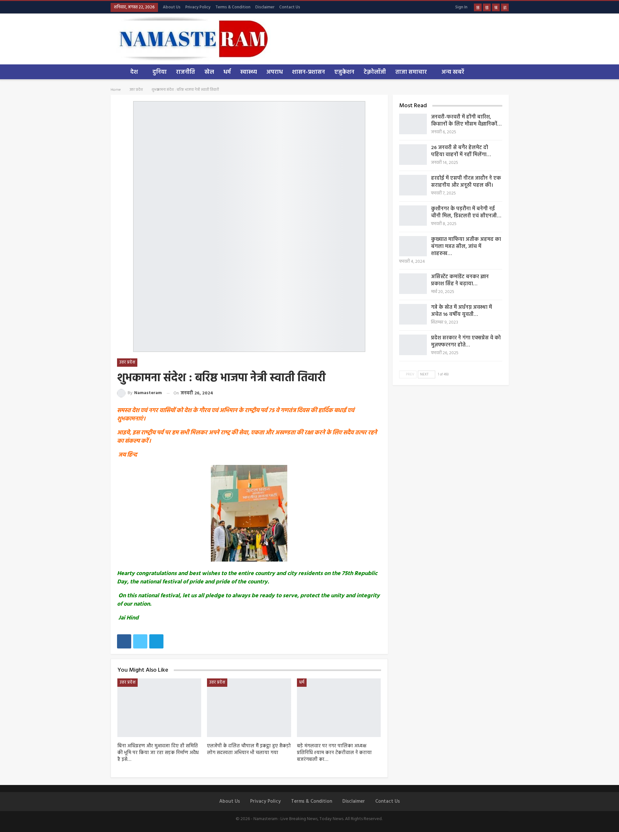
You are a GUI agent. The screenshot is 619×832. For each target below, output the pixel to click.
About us (172, 7)
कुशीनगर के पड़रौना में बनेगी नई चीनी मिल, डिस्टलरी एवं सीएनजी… (466, 212)
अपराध (274, 72)
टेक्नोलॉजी (375, 72)
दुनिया (159, 72)
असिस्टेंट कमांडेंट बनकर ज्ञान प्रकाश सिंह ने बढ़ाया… (460, 280)
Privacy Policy (198, 7)
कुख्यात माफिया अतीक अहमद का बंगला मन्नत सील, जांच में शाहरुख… (466, 246)
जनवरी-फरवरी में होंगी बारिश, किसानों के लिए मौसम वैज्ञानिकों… (466, 120)
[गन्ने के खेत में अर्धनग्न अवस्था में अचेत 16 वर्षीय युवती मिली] (413, 314)
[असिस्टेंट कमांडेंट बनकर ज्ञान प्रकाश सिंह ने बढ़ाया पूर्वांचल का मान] (413, 283)
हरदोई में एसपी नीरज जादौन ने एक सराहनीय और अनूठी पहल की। (466, 182)
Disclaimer (264, 7)
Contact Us (289, 7)
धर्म (227, 72)
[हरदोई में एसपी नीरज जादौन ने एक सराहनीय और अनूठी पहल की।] (413, 185)
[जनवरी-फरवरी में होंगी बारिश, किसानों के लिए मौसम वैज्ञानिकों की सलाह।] (413, 124)
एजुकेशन (344, 72)
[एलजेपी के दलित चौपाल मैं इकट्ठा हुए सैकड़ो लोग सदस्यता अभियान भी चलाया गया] (249, 707)
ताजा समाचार (411, 72)
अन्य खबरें (452, 72)
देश (134, 72)
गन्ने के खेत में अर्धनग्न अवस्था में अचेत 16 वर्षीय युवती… (461, 311)
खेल (209, 72)
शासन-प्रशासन (308, 72)
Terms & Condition (233, 7)
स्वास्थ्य (248, 72)
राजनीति (185, 72)
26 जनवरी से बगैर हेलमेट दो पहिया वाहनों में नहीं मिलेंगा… (461, 151)
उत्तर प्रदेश (127, 362)
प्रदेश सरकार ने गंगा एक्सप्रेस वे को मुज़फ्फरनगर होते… (466, 341)
